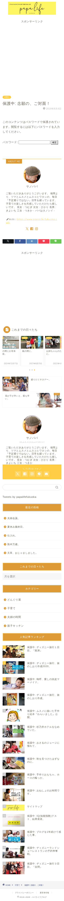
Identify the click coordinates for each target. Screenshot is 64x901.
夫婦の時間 (14, 616)
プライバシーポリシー (24, 893)
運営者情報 (44, 893)
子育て (6, 97)
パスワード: (11, 142)
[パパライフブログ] (32, 13)
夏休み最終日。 (16, 527)
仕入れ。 (12, 535)
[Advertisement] (32, 55)
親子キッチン (15, 625)
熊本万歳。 (13, 544)
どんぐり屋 (14, 599)
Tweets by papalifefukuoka (19, 496)
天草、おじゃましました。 (22, 553)
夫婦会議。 (13, 518)
